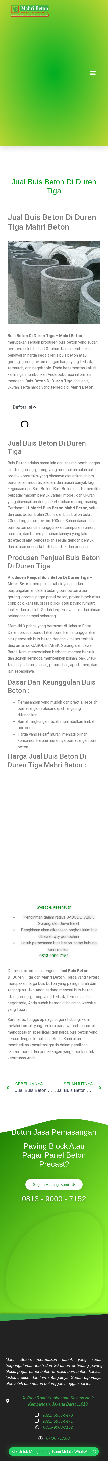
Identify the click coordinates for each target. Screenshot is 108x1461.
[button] (93, 73)
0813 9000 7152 (54, 955)
